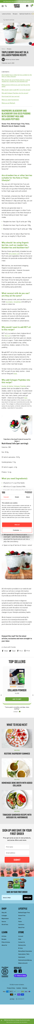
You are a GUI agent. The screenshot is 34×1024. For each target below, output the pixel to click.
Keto (19, 918)
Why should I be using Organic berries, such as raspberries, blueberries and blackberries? (16, 80)
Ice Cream (9, 302)
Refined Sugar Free (24, 912)
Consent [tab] (6, 497)
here (25, 398)
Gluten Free (21, 915)
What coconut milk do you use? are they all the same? (16, 85)
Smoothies (17, 302)
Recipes (15, 13)
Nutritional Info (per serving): (11, 96)
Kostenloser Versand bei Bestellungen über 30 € (17, 1)
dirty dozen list (14, 254)
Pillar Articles (6, 942)
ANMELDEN (27, 897)
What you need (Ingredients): (10, 100)
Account (20, 936)
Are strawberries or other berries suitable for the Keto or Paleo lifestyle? (17, 75)
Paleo (20, 921)
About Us (4, 945)
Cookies (18, 988)
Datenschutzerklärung (25, 960)
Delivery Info (22, 945)
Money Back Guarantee (25, 951)
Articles (4, 936)
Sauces (4, 921)
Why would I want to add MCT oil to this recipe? (16, 90)
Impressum (21, 957)
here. (15, 373)
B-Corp (20, 948)
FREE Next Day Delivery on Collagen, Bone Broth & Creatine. (17, 1020)
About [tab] (28, 497)
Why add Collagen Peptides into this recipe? (15, 93)
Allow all (17, 524)
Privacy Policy (11, 988)
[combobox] (17, 20)
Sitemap (24, 988)
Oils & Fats (5, 924)
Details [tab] (17, 497)
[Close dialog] (1, 1020)
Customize (16, 530)
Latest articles (6, 13)
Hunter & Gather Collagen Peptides (14, 386)
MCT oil (7, 336)
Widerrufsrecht (22, 963)
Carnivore (21, 924)
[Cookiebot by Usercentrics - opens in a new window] (25, 492)
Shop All (4, 912)
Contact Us (21, 942)
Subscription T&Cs (23, 954)
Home (3, 48)
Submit (17, 859)
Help (19, 939)
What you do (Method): (8, 103)
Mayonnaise (5, 918)
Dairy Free (21, 927)
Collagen (4, 915)
